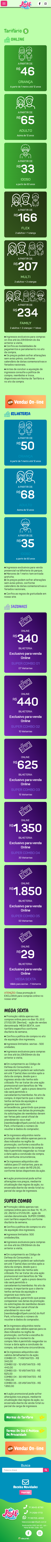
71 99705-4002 (35, 1518)
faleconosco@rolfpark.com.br (34, 1522)
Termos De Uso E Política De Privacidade (22, 1433)
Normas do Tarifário (19, 1417)
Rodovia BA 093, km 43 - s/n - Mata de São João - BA (34, 1526)
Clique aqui (25, 1492)
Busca (25, 1465)
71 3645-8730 (36, 1507)
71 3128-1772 (36, 1512)
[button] (25, 401)
